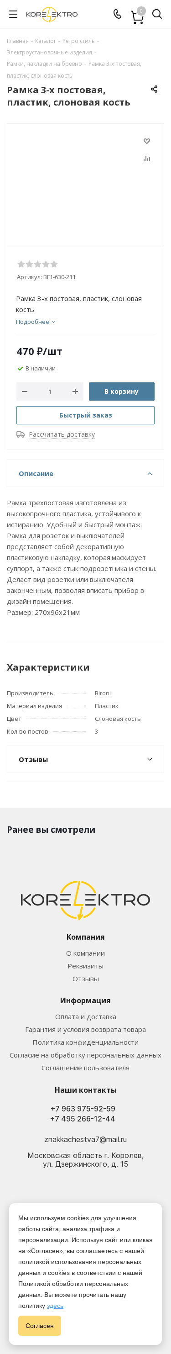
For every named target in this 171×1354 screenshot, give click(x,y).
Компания (86, 937)
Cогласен (40, 1325)
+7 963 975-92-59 (83, 1109)
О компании (85, 952)
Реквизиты (85, 965)
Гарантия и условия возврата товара (85, 1029)
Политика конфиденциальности (85, 1042)
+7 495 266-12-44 (82, 1119)
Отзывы (86, 978)
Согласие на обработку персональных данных (85, 1054)
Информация (85, 1000)
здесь (55, 1305)
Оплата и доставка (85, 1016)
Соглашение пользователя (85, 1067)
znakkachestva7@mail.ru (85, 1139)
